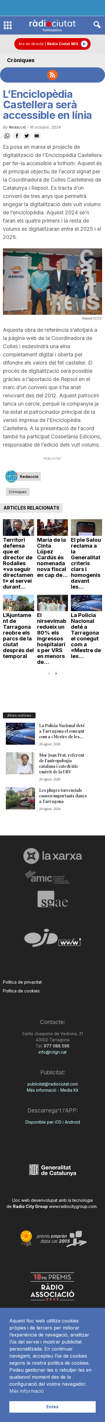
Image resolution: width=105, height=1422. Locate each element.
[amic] (52, 877)
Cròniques (20, 60)
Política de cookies (21, 990)
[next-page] (56, 673)
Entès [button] (52, 1406)
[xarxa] (52, 856)
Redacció (17, 127)
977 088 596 (56, 1045)
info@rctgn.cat (52, 1052)
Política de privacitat (22, 982)
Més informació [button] (26, 1391)
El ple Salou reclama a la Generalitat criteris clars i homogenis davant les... (86, 563)
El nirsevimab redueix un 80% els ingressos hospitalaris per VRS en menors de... (51, 638)
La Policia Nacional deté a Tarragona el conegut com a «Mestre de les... (86, 635)
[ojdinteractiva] (52, 940)
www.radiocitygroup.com (73, 1206)
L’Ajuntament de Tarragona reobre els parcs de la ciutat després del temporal (18, 635)
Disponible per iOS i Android (52, 1122)
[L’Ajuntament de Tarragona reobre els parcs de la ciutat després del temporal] (18, 603)
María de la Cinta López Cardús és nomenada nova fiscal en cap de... (52, 557)
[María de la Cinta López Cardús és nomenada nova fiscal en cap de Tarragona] (52, 527)
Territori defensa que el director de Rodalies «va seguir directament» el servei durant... (18, 563)
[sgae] (52, 899)
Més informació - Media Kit (52, 1090)
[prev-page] (49, 673)
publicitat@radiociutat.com (52, 1083)
